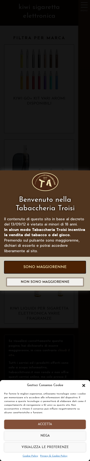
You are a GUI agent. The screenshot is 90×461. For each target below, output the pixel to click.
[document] (45, 230)
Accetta (45, 424)
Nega (45, 435)
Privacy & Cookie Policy (53, 456)
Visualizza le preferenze (45, 447)
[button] (84, 385)
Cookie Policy (30, 456)
